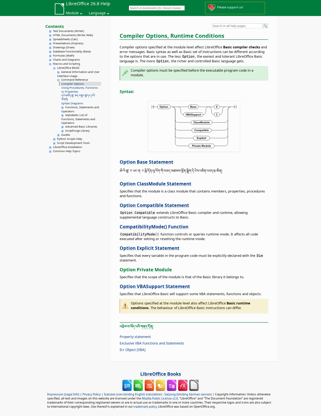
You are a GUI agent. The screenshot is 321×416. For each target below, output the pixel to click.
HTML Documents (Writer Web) (73, 35)
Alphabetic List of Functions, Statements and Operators (78, 119)
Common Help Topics (66, 151)
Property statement (135, 336)
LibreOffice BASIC (68, 68)
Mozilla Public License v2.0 (160, 398)
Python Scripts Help (69, 139)
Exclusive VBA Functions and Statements (152, 343)
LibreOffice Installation (67, 147)
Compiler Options (72, 84)
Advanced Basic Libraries (81, 126)
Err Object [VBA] (132, 349)
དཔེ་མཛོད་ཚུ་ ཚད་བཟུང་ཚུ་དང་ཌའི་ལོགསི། (78, 97)
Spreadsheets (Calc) (65, 39)
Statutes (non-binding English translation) (133, 394)
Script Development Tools (73, 143)
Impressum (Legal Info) (63, 394)
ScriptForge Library (77, 130)
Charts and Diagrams (66, 59)
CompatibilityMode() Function (154, 226)
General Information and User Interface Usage (78, 74)
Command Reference (74, 79)
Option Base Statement (146, 162)
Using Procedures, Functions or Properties (79, 89)
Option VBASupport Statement (155, 286)
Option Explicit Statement (149, 248)
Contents (54, 26)
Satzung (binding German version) (188, 394)
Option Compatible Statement (154, 205)
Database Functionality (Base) (72, 51)
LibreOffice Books (160, 374)
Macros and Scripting (66, 63)
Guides (65, 134)
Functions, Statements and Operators (80, 109)
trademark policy (145, 406)
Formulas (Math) (63, 55)
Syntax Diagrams (72, 103)
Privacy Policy (91, 394)
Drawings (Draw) (64, 47)
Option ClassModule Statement (155, 183)
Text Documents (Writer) (68, 31)
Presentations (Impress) (68, 43)
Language (97, 13)
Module (72, 13)
